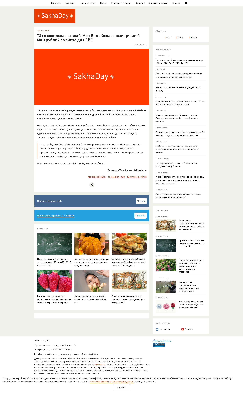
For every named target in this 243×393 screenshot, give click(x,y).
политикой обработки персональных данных (111, 381)
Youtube (189, 329)
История (176, 3)
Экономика (70, 3)
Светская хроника (158, 3)
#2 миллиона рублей (137, 176)
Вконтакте (165, 329)
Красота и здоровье (121, 3)
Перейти (140, 215)
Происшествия (88, 3)
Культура (140, 3)
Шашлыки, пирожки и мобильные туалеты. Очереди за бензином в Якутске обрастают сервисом (177, 118)
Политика (56, 3)
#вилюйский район (97, 176)
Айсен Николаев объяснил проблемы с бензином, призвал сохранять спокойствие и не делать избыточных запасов (180, 180)
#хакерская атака (116, 176)
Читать (141, 201)
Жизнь (103, 3)
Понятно (121, 387)
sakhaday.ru (99, 364)
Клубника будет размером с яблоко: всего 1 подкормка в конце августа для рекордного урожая (177, 149)
